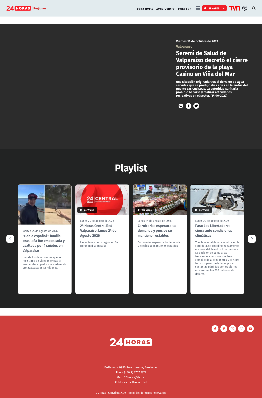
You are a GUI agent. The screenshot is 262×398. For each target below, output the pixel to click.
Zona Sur (184, 8)
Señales (214, 8)
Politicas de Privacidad (131, 382)
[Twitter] (196, 106)
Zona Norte (145, 8)
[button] (252, 239)
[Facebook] (188, 106)
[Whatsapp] (181, 106)
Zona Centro (165, 8)
